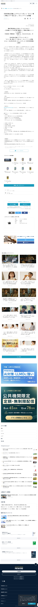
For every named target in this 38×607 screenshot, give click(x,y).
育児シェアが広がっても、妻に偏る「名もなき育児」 (11, 465)
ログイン (25, 204)
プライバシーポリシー (27, 596)
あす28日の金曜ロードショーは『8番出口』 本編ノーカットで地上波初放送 (13, 508)
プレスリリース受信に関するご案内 (26, 208)
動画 (1, 438)
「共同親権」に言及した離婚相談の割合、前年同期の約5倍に (13, 469)
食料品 (6, 8)
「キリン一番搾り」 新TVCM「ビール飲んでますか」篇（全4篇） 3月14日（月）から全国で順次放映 (28, 282)
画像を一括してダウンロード (19, 185)
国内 (31, 3)
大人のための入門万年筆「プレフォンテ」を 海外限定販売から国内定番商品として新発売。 (17, 462)
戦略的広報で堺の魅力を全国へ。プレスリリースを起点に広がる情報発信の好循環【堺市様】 (21, 495)
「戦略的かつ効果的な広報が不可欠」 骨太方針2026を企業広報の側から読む (14, 504)
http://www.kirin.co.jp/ (23, 223)
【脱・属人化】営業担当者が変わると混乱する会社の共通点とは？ (18, 515)
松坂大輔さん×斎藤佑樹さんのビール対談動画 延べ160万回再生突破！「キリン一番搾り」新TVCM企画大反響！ (10, 299)
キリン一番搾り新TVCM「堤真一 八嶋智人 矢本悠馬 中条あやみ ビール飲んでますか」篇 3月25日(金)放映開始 (10, 282)
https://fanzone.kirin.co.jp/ (8, 107)
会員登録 (19, 571)
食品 (11, 193)
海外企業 (2, 441)
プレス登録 (13, 204)
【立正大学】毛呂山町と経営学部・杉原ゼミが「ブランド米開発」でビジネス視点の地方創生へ (17, 482)
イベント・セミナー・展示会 (10, 190)
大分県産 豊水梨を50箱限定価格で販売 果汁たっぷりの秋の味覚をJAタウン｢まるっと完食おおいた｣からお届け (17, 478)
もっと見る (19, 356)
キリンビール (10, 8)
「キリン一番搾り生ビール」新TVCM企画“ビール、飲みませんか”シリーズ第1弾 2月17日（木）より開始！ (28, 299)
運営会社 (2, 603)
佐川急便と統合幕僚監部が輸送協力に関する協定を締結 (12, 473)
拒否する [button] (23, 603)
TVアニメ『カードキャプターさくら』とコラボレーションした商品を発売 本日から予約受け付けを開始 (17, 449)
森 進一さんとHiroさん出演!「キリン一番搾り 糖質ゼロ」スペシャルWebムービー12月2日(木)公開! (27, 316)
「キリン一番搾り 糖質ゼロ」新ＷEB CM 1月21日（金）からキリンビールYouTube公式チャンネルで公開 (10, 316)
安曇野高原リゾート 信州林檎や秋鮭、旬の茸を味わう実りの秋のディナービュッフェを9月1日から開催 (17, 457)
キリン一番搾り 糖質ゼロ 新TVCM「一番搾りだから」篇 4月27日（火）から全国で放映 (28, 350)
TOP (3, 8)
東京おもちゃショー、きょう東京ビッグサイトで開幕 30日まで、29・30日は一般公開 (15, 506)
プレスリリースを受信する (19, 578)
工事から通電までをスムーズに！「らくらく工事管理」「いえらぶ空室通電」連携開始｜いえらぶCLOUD (21, 521)
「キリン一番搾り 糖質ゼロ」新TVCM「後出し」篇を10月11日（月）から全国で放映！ (10, 333)
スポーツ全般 (9, 193)
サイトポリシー (3, 598)
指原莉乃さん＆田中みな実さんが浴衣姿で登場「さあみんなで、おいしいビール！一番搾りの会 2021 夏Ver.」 (10, 350)
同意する (31, 603)
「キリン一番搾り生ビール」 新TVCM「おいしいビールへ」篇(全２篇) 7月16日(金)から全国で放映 (28, 333)
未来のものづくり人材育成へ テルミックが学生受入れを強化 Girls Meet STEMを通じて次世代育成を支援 (17, 486)
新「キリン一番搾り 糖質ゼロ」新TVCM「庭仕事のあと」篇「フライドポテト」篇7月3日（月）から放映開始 (10, 265)
